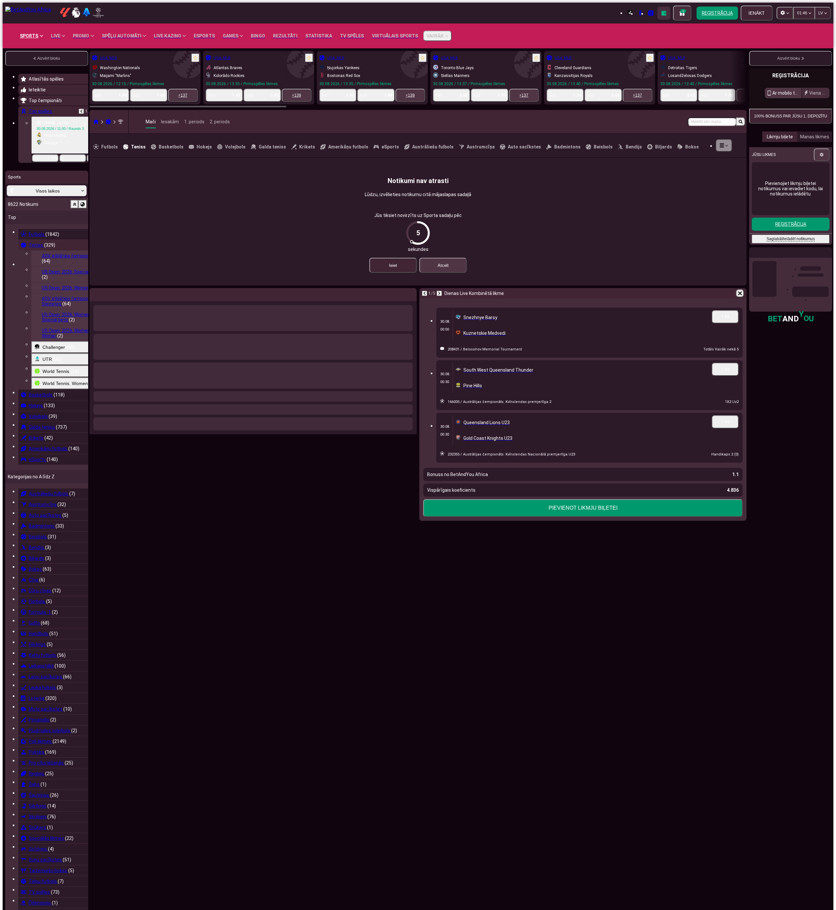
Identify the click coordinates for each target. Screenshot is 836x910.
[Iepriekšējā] (81, 111)
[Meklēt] (740, 121)
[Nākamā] (111, 293)
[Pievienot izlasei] (195, 58)
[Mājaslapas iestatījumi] (785, 13)
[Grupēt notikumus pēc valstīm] (82, 204)
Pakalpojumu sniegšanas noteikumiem (790, 158)
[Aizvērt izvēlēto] (74, 204)
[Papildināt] (663, 13)
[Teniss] (108, 121)
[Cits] (724, 145)
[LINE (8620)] (96, 121)
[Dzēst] (410, 293)
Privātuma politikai (810, 160)
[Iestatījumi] (821, 214)
